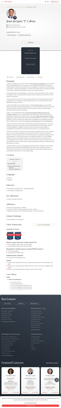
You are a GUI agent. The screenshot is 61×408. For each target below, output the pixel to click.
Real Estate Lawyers (5, 353)
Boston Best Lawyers (35, 325)
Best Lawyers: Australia (6, 315)
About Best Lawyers (35, 336)
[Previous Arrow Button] (7, 77)
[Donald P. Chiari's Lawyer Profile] (11, 373)
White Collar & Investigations (38, 83)
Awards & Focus (30, 77)
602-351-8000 (12, 163)
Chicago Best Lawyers (36, 315)
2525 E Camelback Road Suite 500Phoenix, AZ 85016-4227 (14, 168)
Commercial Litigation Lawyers (8, 351)
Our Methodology (35, 338)
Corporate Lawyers (5, 349)
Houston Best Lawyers (36, 319)
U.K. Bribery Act (48, 121)
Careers (32, 347)
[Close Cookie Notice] (60, 398)
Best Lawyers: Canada (6, 313)
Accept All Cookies (30, 405)
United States (15, 7)
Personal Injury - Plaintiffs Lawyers (8, 336)
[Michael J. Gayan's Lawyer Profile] (30, 373)
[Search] (45, 2)
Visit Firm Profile (30, 64)
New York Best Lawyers (36, 311)
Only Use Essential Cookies (30, 403)
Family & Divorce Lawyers (7, 343)
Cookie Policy (38, 399)
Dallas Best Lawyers (35, 321)
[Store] (47, 2)
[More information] (13, 388)
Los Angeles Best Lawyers (36, 313)
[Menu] (2, 1)
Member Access (34, 303)
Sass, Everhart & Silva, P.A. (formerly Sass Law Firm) (50, 379)
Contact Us (33, 349)
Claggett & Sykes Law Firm (30, 378)
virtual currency (39, 105)
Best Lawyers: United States (7, 311)
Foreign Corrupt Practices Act (32, 121)
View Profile (5, 392)
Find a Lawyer (9, 7)
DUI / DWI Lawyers (5, 347)
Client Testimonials (20, 77)
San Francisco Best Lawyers (37, 323)
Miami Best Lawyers (35, 327)
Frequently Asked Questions (37, 340)
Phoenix (24, 7)
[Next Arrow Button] (57, 380)
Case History (40, 77)
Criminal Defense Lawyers (7, 345)
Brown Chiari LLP (11, 378)
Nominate (21, 303)
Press (32, 345)
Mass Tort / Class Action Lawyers (8, 340)
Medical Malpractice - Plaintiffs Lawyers (10, 338)
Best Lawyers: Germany (6, 319)
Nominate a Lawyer (35, 343)
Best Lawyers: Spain (5, 317)
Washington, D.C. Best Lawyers (38, 317)
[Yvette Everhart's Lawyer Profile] (50, 373)
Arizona (20, 7)
